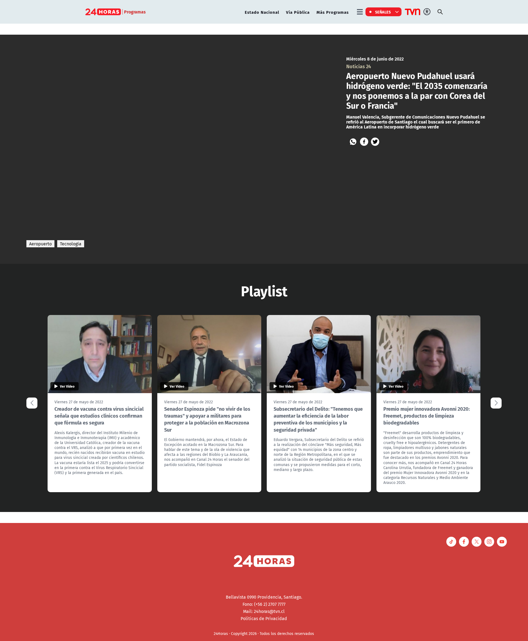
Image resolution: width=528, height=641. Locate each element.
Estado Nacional (262, 12)
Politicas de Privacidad (264, 618)
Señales (383, 12)
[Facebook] (364, 142)
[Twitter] (375, 142)
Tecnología (70, 243)
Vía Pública (298, 12)
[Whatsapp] (353, 142)
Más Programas (333, 12)
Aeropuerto (40, 243)
